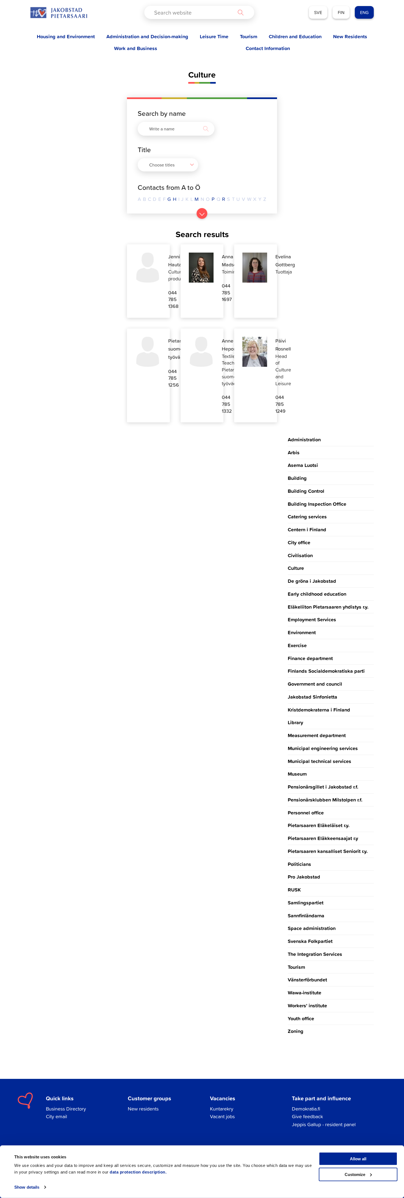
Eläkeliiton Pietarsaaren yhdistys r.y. (328, 606)
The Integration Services (315, 954)
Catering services (307, 516)
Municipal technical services (319, 761)
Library (295, 722)
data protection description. (138, 1172)
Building (297, 478)
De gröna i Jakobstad (312, 580)
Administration (304, 439)
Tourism (248, 36)
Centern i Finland (307, 529)
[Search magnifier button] (240, 12)
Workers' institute (307, 1005)
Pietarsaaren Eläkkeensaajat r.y (323, 838)
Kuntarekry (221, 1108)
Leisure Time (214, 36)
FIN (341, 12)
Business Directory (66, 1108)
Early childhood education (317, 593)
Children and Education (295, 36)
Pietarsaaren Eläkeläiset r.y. (319, 825)
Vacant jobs (222, 1116)
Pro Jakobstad (304, 876)
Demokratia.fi (306, 1108)
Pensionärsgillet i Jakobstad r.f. (323, 786)
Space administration (312, 928)
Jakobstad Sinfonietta (312, 696)
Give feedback (307, 1116)
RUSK (294, 889)
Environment (302, 632)
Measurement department (317, 735)
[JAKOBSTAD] (58, 12)
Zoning (295, 1031)
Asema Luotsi (303, 465)
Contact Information (268, 48)
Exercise (297, 645)
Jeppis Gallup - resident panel (324, 1124)
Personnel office (306, 812)
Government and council (315, 683)
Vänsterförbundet (307, 979)
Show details (26, 1187)
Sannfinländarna (306, 915)
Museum (297, 773)
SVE (318, 12)
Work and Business (135, 48)
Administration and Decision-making (147, 36)
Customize (355, 1174)
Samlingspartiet (305, 902)
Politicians (299, 864)
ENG (364, 12)
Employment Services (312, 619)
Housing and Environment (66, 36)
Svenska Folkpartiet (310, 941)
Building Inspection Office (317, 503)
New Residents (350, 36)
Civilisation (300, 555)
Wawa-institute (304, 992)
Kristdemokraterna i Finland (319, 709)
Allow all (358, 1158)
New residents (143, 1108)
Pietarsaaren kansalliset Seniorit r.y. (328, 851)
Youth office (301, 1018)
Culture (296, 567)
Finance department (310, 658)
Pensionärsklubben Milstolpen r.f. (325, 799)
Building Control (306, 490)
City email (56, 1116)
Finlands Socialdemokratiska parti (326, 670)
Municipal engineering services (323, 748)
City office (299, 542)
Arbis (294, 452)
